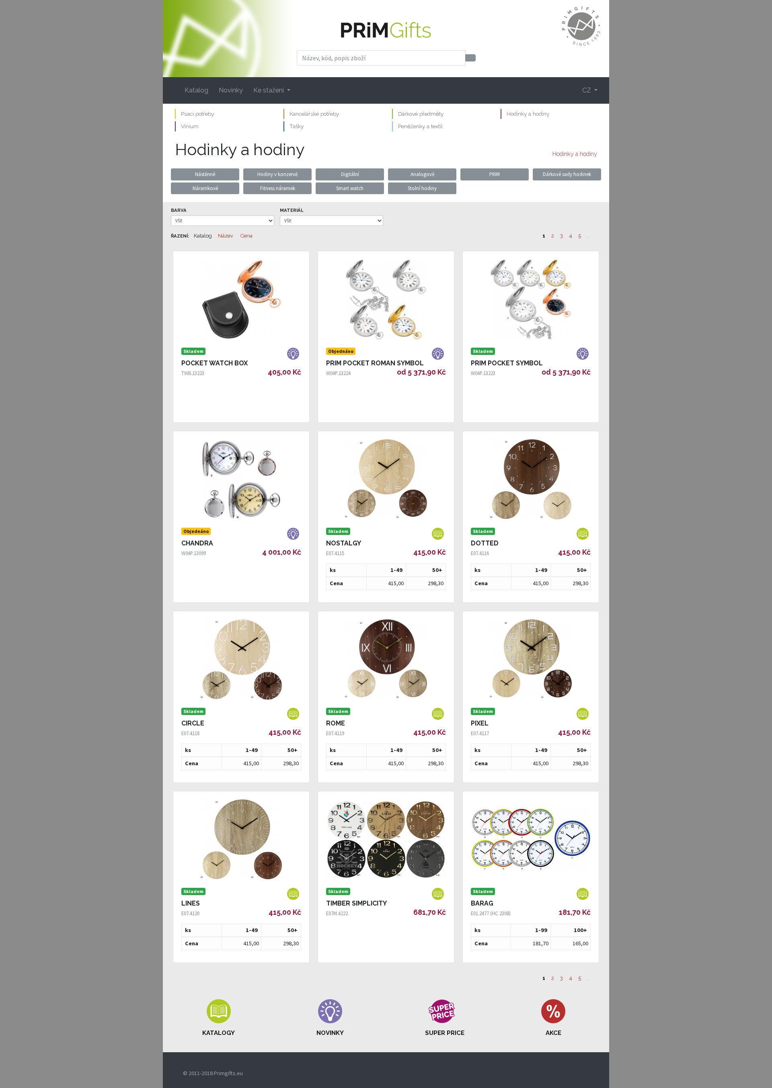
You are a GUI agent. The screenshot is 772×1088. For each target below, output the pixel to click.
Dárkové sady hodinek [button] (567, 174)
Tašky (297, 126)
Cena (246, 236)
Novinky (231, 90)
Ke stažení (269, 90)
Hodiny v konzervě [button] (277, 174)
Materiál (292, 210)
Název (225, 236)
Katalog (196, 90)
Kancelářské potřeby (314, 114)
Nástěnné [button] (205, 174)
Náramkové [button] (205, 188)
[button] (219, 1018)
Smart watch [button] (349, 188)
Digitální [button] (350, 174)
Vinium (190, 126)
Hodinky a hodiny (528, 114)
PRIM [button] (494, 174)
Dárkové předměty (420, 114)
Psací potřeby (197, 114)
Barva (179, 210)
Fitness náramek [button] (277, 188)
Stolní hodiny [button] (422, 188)
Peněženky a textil (420, 126)
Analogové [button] (422, 174)
